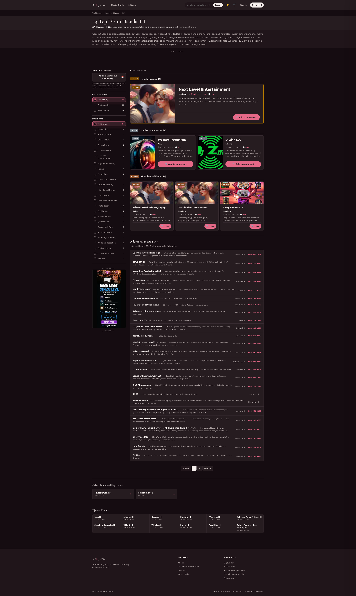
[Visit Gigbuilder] (109, 299)
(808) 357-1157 (198, 94)
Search (218, 5)
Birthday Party (104, 134)
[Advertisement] (178, 58)
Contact (181, 570)
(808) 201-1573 (141, 214)
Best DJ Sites (229, 566)
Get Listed (257, 5)
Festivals (101, 169)
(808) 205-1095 (234, 147)
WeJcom (99, 5)
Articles (132, 5)
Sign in (243, 5)
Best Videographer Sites (234, 574)
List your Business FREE (188, 566)
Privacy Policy (184, 574)
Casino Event (103, 145)
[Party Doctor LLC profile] (242, 193)
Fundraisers (103, 174)
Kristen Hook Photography (149, 207)
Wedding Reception (107, 243)
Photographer (104, 105)
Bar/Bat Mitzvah (105, 248)
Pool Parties (103, 211)
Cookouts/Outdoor (106, 253)
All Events (102, 124)
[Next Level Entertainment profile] (152, 103)
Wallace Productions (172, 139)
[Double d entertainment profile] (196, 193)
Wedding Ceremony (107, 237)
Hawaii (107, 13)
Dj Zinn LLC (233, 139)
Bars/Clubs (102, 129)
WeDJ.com (97, 13)
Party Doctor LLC (233, 207)
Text (211, 94)
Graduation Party (105, 185)
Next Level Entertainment (204, 89)
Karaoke (101, 259)
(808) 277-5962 (186, 214)
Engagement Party (106, 163)
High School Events (106, 190)
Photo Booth (103, 206)
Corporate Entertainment (104, 156)
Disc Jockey (103, 100)
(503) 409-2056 (231, 214)
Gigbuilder (228, 563)
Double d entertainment (193, 207)
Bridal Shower (104, 140)
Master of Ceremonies (107, 200)
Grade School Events (107, 179)
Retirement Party (105, 227)
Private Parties (104, 216)
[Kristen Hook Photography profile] (151, 193)
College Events (104, 150)
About (181, 563)
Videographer (104, 110)
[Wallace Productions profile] (142, 152)
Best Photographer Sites (234, 570)
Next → (207, 468)
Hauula (116, 13)
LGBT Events (103, 195)
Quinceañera (103, 222)
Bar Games (229, 578)
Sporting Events (105, 232)
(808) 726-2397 (167, 147)
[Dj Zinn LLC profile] (210, 152)
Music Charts (117, 5)
